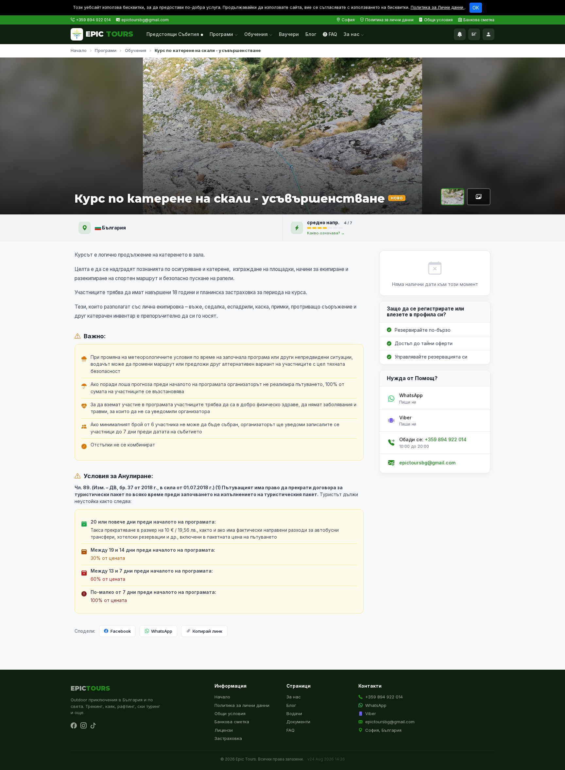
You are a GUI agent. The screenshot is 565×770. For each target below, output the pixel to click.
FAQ (333, 34)
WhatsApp (161, 631)
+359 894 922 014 (93, 19)
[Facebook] (74, 725)
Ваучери (289, 34)
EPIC (109, 34)
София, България (383, 730)
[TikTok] (93, 725)
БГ (474, 34)
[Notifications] (460, 34)
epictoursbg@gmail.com (145, 19)
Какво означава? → (326, 233)
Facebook (121, 631)
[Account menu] (488, 34)
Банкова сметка (478, 19)
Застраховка (228, 738)
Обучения (256, 34)
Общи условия (438, 19)
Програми (222, 34)
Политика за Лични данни (438, 7)
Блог (310, 34)
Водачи (294, 713)
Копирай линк (207, 631)
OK (475, 7)
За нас (352, 34)
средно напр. (323, 222)
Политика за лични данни (389, 19)
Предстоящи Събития (172, 34)
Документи (298, 721)
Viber (370, 713)
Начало (79, 50)
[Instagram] (83, 725)
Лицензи (223, 730)
